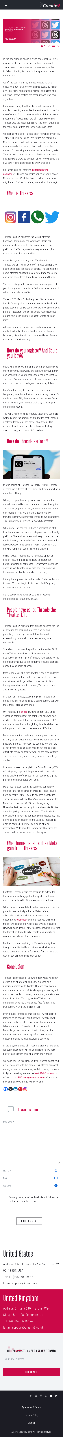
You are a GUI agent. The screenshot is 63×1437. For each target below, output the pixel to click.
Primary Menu (6, 4)
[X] (10, 1089)
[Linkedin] (15, 1089)
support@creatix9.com (27, 1283)
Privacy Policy (31, 1415)
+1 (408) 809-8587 (21, 1277)
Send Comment (29, 1221)
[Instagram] (25, 1089)
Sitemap (31, 1423)
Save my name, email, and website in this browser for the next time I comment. (34, 1199)
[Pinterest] (20, 1089)
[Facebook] (6, 1089)
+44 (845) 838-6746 (22, 1321)
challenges (22, 919)
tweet (24, 711)
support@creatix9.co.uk (27, 1327)
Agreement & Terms (31, 1407)
